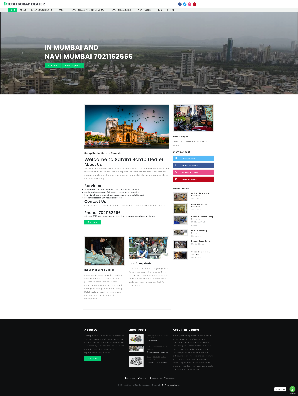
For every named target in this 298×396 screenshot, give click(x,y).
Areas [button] (62, 10)
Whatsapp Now (231, 65)
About (23, 10)
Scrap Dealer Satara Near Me (102, 153)
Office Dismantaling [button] (121, 10)
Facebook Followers (190, 165)
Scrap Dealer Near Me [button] (42, 10)
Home (13, 10)
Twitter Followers (188, 158)
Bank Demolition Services (199, 205)
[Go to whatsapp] (292, 389)
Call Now (211, 65)
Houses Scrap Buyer (201, 241)
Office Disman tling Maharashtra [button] (88, 10)
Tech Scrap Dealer (26, 4)
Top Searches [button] (145, 10)
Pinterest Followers (189, 179)
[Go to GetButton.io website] (292, 393)
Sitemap (170, 10)
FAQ (160, 10)
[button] (22, 53)
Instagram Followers (190, 172)
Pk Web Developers (171, 385)
